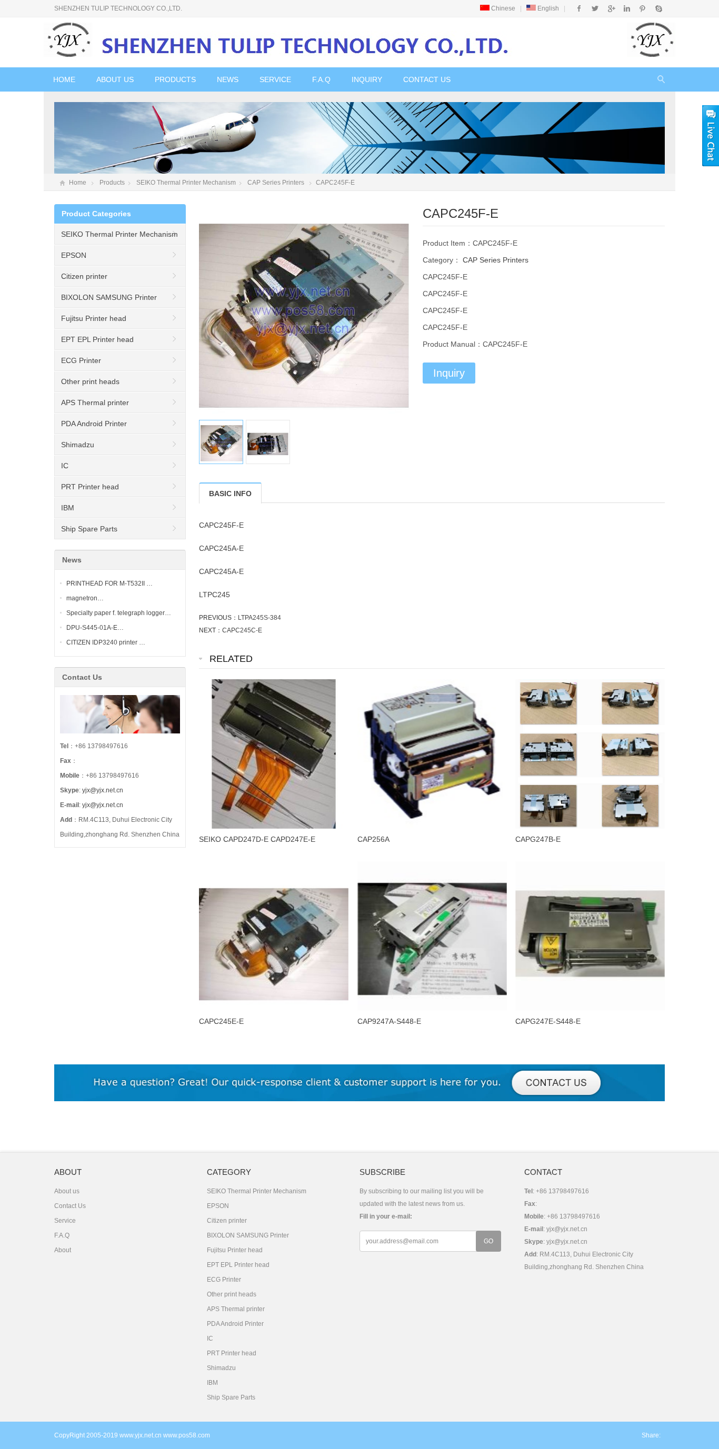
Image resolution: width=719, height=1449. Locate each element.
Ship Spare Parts (89, 529)
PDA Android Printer (94, 423)
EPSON (73, 255)
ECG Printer (81, 360)
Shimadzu (77, 444)
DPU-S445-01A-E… (95, 627)
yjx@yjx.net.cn (102, 790)
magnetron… (85, 598)
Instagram (626, 8)
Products (175, 79)
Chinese (502, 8)
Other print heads (90, 381)
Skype (658, 8)
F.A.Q (321, 79)
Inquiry (367, 79)
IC (64, 465)
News (227, 79)
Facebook (579, 8)
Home (64, 79)
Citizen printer (84, 276)
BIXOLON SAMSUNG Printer (109, 297)
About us (115, 79)
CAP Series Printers (275, 182)
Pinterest (642, 8)
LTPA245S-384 (259, 617)
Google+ (610, 8)
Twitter (595, 8)
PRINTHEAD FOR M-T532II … (109, 583)
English (547, 8)
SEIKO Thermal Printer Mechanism (186, 182)
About (62, 1250)
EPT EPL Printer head (97, 339)
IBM (67, 508)
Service (275, 79)
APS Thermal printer (95, 402)
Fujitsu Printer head (93, 318)
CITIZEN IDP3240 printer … (105, 642)
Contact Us (427, 79)
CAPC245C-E (242, 630)
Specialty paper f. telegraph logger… (118, 613)
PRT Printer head (90, 486)
